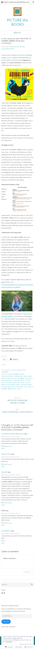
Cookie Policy (9, 641)
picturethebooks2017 (7, 49)
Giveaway (4, 372)
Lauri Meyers (6, 531)
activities (9, 374)
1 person (10, 446)
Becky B (4, 472)
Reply (3, 448)
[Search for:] (17, 584)
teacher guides (26, 384)
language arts (18, 380)
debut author (11, 378)
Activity (13, 370)
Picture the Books (13, 382)
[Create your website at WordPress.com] (17, 2)
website (3, 341)
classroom (18, 376)
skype (22, 382)
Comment (27, 572)
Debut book (21, 370)
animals (17, 374)
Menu (18, 33)
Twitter (12, 341)
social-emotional (13, 384)
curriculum (27, 376)
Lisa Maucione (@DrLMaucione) (12, 434)
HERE (17, 346)
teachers (19, 387)
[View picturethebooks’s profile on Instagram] (4, 593)
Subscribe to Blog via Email (9, 605)
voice (19, 389)
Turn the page (15, 477)
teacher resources (8, 387)
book (22, 374)
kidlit (10, 380)
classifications (7, 376)
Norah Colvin (6, 454)
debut (3, 378)
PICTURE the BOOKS (17, 22)
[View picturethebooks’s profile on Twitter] (2, 593)
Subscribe (6, 621)
